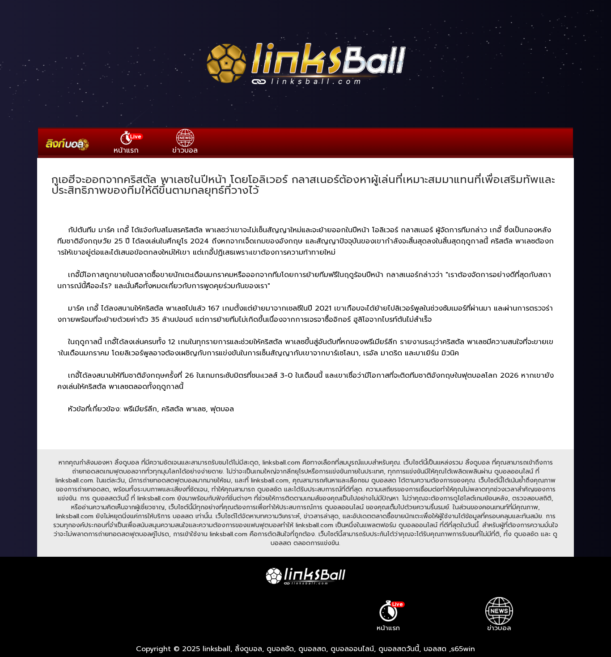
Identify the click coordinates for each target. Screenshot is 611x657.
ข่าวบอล (185, 150)
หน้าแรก (127, 143)
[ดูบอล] (305, 85)
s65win (463, 649)
